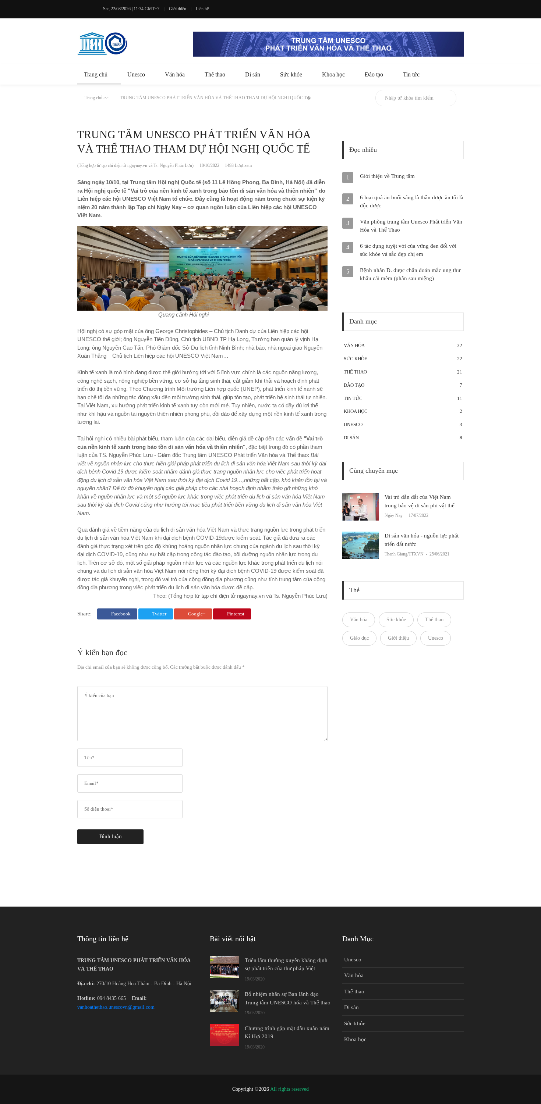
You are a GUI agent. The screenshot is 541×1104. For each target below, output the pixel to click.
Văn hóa (175, 74)
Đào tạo (374, 74)
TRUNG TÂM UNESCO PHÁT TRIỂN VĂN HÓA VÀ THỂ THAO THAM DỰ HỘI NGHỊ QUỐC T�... (217, 97)
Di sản (252, 74)
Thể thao (215, 74)
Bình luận (110, 836)
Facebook (120, 614)
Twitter (158, 614)
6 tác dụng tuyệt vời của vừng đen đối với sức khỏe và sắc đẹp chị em (408, 250)
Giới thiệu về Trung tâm (387, 176)
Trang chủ (95, 74)
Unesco (136, 74)
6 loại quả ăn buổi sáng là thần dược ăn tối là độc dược (411, 201)
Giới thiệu (177, 8)
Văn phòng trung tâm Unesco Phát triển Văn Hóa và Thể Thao (411, 226)
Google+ (196, 614)
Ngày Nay (394, 515)
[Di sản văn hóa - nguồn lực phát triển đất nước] (360, 545)
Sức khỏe (291, 74)
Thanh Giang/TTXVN (405, 554)
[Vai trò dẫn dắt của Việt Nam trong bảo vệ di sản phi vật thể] (360, 507)
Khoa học (333, 74)
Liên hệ (202, 8)
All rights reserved (289, 1089)
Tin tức (411, 74)
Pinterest (235, 614)
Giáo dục (359, 638)
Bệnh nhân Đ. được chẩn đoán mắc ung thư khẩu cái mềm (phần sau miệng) (410, 274)
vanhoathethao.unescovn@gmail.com (116, 1007)
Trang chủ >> (97, 97)
